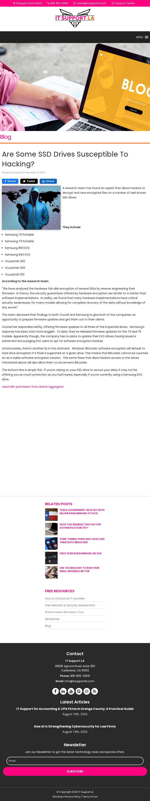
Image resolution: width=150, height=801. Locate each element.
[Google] (79, 691)
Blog (48, 626)
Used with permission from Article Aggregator (33, 387)
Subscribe (75, 771)
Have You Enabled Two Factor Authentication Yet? (80, 526)
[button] (139, 37)
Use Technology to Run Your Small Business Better (79, 569)
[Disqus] (75, 443)
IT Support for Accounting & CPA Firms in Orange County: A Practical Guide (75, 709)
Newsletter (52, 619)
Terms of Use (89, 796)
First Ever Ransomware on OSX (81, 553)
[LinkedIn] (63, 691)
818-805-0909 (59, 3)
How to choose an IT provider (65, 598)
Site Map (58, 796)
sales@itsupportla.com (91, 3)
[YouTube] (71, 691)
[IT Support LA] (75, 19)
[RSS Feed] (94, 691)
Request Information (29, 3)
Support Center (124, 3)
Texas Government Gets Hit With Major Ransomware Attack (82, 511)
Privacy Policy (72, 796)
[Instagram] (87, 691)
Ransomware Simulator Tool (64, 612)
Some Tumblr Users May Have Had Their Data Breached (82, 540)
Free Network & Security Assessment (70, 605)
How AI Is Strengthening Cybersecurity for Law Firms (75, 726)
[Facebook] (55, 691)
